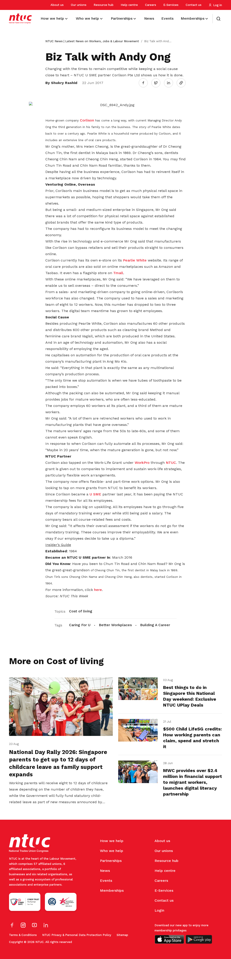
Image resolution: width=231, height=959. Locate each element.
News (105, 870)
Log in (217, 5)
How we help (111, 841)
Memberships (112, 890)
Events (106, 880)
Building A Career (155, 625)
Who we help (111, 851)
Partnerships (111, 861)
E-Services (170, 5)
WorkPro (143, 462)
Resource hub (103, 5)
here (98, 590)
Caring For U (79, 625)
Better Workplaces (115, 625)
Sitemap (122, 935)
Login (159, 910)
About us (57, 5)
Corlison (87, 120)
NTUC (171, 462)
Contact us (193, 5)
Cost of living (80, 611)
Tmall (118, 273)
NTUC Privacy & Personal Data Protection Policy (76, 935)
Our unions (78, 5)
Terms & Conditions (23, 935)
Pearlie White (135, 260)
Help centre (129, 5)
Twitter (158, 82)
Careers (150, 5)
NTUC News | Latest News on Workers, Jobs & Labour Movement (92, 41)
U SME (95, 494)
